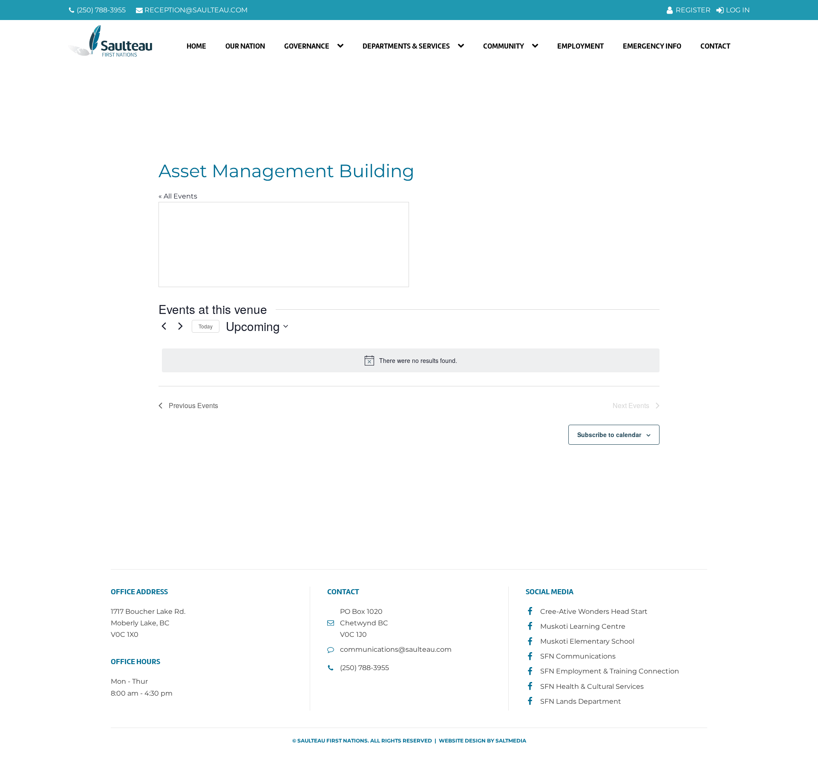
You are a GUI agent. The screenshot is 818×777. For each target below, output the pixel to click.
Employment (580, 46)
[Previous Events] (163, 326)
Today (206, 326)
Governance (306, 46)
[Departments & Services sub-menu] (463, 46)
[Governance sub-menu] (342, 46)
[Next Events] (180, 326)
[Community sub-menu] (537, 46)
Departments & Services (406, 46)
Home (196, 46)
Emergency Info (652, 46)
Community (503, 46)
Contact (715, 46)
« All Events (177, 196)
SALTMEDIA (510, 740)
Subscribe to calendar (609, 434)
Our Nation (245, 46)
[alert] (411, 360)
